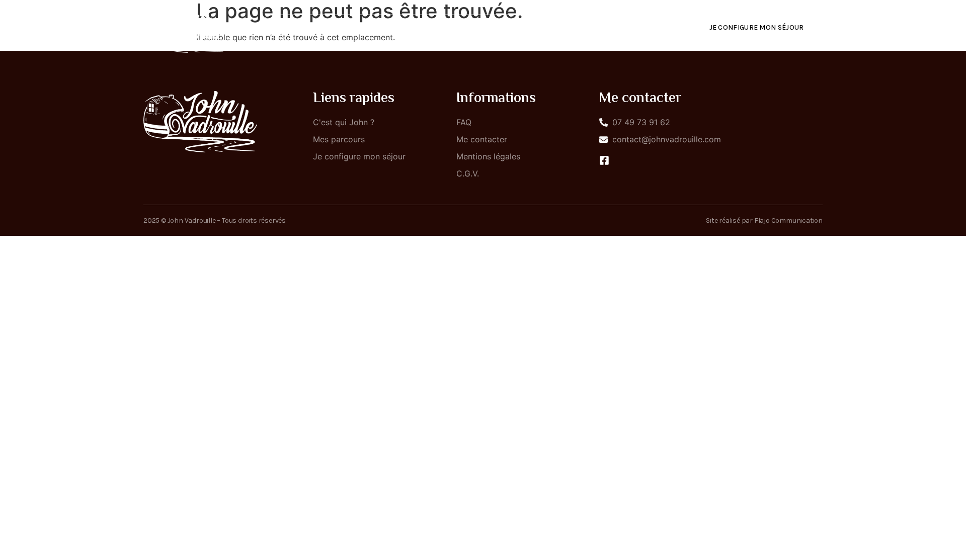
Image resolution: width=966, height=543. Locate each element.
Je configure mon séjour (756, 27)
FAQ (573, 28)
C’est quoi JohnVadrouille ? (328, 28)
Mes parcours (516, 28)
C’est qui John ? (435, 28)
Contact (620, 28)
